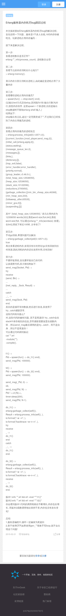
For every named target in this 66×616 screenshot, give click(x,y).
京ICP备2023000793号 (33, 610)
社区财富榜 (19, 594)
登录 (44, 4)
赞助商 (47, 594)
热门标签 (47, 601)
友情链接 (18, 601)
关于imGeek (19, 587)
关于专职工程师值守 (47, 587)
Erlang (9, 15)
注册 (58, 4)
